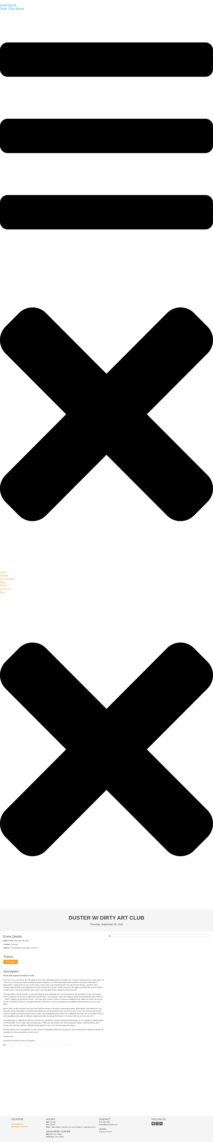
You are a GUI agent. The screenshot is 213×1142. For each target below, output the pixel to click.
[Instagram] (161, 1123)
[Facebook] (153, 1123)
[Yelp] (157, 1123)
